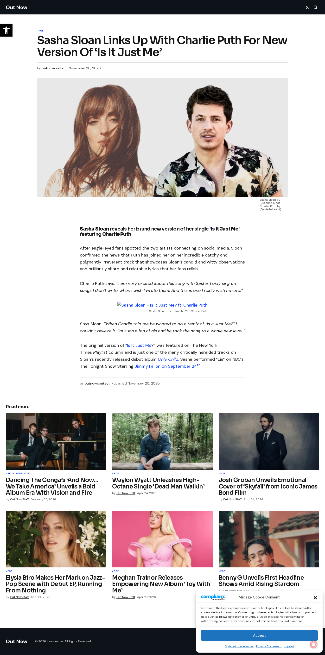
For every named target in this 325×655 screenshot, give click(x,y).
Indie (10, 474)
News (19, 474)
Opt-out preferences (239, 646)
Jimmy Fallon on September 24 (167, 366)
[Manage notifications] (314, 644)
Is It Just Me (139, 345)
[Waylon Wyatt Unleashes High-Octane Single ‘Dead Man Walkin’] (162, 441)
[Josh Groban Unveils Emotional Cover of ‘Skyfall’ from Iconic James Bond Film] (269, 441)
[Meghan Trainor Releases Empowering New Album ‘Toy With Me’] (162, 539)
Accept (259, 635)
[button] (315, 597)
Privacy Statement (268, 646)
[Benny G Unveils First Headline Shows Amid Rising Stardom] (269, 539)
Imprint (289, 646)
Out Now (16, 7)
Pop (41, 31)
